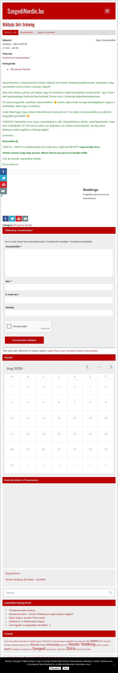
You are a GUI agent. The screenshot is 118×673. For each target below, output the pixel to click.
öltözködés (86, 649)
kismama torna (24, 645)
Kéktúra (43, 645)
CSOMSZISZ (46, 641)
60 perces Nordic (20, 69)
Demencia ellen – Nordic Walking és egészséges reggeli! (41, 614)
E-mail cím (12, 294)
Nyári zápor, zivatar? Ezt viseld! (27, 617)
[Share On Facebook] (6, 219)
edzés (94, 641)
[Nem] (114, 665)
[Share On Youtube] (19, 219)
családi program (35, 641)
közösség (53, 644)
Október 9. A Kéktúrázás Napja (27, 621)
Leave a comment (46, 32)
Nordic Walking (82, 644)
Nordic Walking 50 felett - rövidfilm (26, 579)
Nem (66, 668)
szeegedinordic (26, 649)
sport (7, 649)
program (105, 645)
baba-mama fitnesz (21, 641)
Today (99, 367)
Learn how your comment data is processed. (72, 350)
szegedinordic (51, 649)
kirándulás (15, 645)
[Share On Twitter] (12, 219)
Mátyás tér (64, 645)
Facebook (107, 641)
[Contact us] (25, 219)
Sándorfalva (61, 649)
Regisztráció (13, 573)
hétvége (7, 645)
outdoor (99, 645)
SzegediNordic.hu (25, 10)
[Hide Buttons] (1, 196)
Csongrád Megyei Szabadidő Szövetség (67, 641)
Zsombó (79, 649)
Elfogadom (55, 668)
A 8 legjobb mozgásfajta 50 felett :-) (30, 625)
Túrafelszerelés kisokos (22, 610)
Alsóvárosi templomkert (16, 57)
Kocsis (35, 644)
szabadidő (16, 649)
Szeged (38, 648)
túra (71, 648)
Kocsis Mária (26, 32)
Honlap (10, 307)
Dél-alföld (86, 641)
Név (9, 281)
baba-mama (8, 641)
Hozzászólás (14, 246)
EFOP (101, 641)
